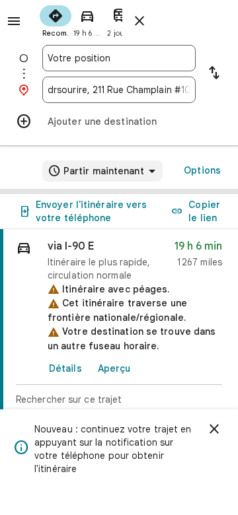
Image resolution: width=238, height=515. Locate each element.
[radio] (55, 20)
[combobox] (119, 58)
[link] (119, 334)
